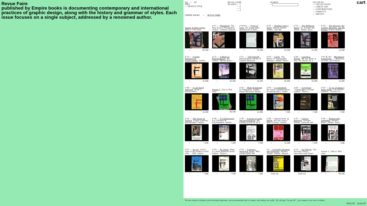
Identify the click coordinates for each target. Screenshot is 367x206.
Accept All (361, 203)
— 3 (239, 8)
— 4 (239, 10)
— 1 (239, 4)
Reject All (351, 203)
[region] (275, 202)
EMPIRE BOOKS (192, 15)
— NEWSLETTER (193, 6)
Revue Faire (213, 15)
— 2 (239, 6)
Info (187, 4)
